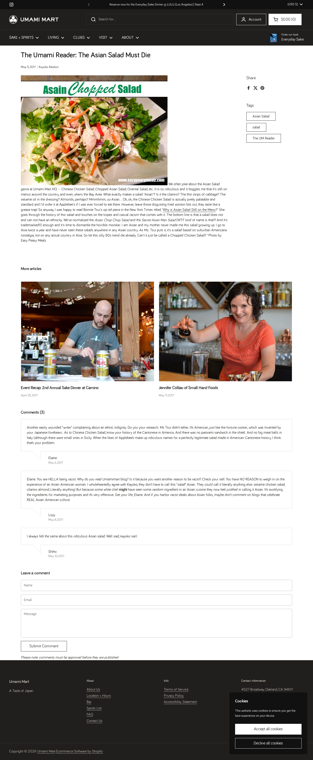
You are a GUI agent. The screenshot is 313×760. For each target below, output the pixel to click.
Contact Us (94, 721)
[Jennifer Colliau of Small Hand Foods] (225, 331)
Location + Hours (99, 695)
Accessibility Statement (180, 702)
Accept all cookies (268, 729)
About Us (93, 689)
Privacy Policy (174, 695)
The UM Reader (264, 138)
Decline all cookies (268, 743)
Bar (89, 702)
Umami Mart (46, 751)
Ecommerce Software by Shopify (79, 751)
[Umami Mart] (33, 19)
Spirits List (94, 708)
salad (256, 127)
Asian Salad (261, 116)
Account (255, 20)
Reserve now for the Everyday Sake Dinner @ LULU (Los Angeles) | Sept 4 (156, 4)
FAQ (90, 714)
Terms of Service (176, 689)
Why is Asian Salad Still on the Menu (189, 210)
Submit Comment (43, 646)
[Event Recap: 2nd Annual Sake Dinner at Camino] (87, 331)
